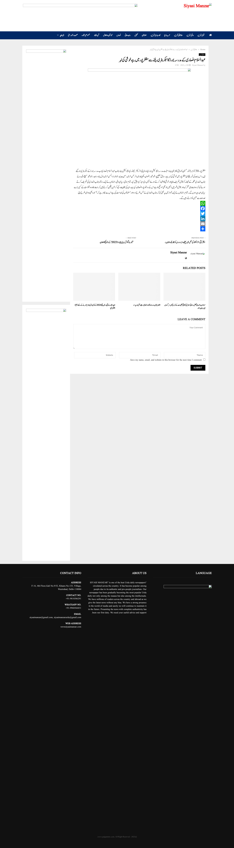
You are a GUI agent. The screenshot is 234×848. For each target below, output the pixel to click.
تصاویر (118, 35)
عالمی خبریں (190, 35)
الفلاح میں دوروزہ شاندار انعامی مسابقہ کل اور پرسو (146, 305)
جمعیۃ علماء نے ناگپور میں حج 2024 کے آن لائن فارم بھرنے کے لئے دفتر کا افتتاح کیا (95, 306)
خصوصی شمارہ (86, 35)
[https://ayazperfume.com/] (80, 11)
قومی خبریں (201, 35)
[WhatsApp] (139, 203)
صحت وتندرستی (73, 35)
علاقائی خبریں (178, 35)
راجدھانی (128, 35)
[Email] (139, 223)
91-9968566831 (74, 608)
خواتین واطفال (107, 35)
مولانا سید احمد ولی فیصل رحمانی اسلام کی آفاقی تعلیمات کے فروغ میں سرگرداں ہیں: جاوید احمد (184, 306)
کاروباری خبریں (155, 35)
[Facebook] (139, 208)
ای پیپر (62, 35)
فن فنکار (96, 35)
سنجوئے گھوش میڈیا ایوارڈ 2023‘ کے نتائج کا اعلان (117, 242)
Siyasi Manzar (197, 65)
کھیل (136, 35)
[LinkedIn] (139, 218)
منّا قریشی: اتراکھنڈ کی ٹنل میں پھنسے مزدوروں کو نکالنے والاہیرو (185, 242)
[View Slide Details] (46, 168)
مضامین (144, 35)
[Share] (139, 228)
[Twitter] (139, 213)
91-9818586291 (74, 598)
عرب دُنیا (167, 35)
